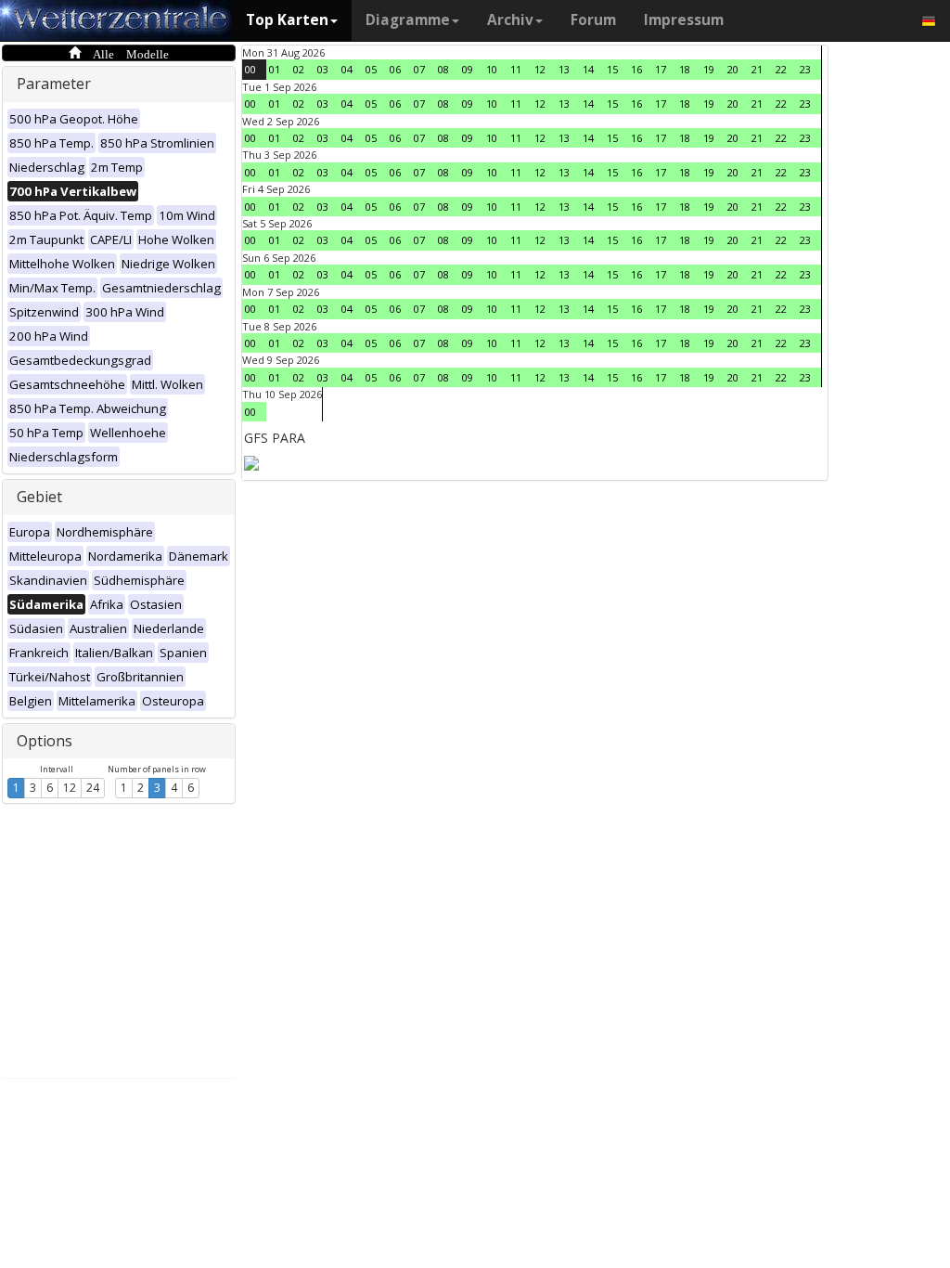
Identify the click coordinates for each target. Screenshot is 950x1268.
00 (250, 69)
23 (805, 69)
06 (395, 69)
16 (636, 69)
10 (491, 69)
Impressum (684, 20)
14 (588, 69)
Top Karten (287, 20)
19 (708, 69)
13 (564, 69)
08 (443, 69)
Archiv (510, 20)
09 (467, 69)
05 (371, 69)
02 (298, 69)
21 (757, 69)
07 (419, 69)
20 (732, 69)
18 (684, 69)
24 (92, 788)
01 (274, 69)
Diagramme (408, 20)
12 (69, 788)
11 (515, 69)
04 (347, 69)
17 (660, 69)
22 (781, 69)
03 (322, 69)
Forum (593, 20)
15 (612, 69)
